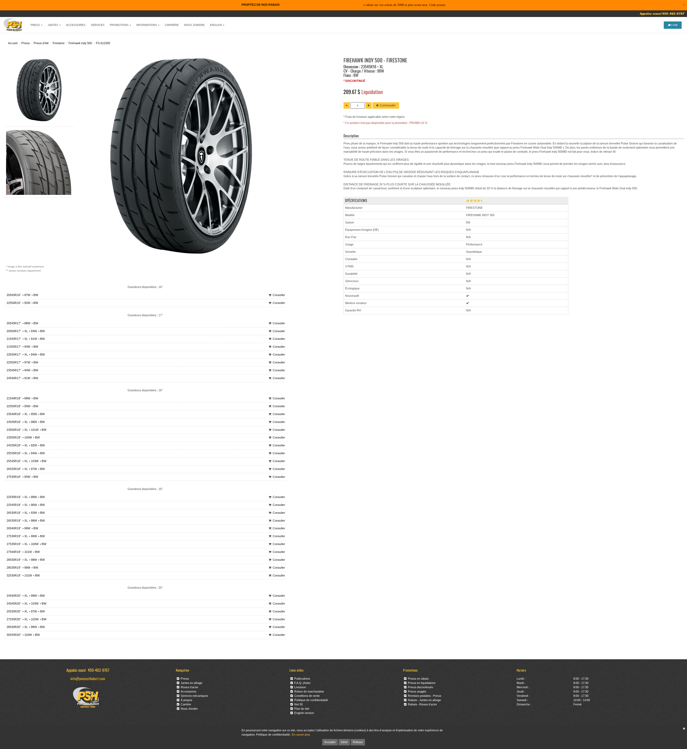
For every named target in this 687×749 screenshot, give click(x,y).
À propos (185, 700)
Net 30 (298, 704)
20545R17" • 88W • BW (21, 323)
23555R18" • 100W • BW (22, 437)
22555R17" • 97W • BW (21, 362)
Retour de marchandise (308, 691)
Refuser (358, 742)
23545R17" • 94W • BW (21, 370)
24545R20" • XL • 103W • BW (25, 603)
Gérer (344, 742)
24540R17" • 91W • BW (21, 378)
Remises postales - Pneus (423, 695)
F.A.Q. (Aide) (301, 682)
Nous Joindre (188, 708)
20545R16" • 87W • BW (21, 295)
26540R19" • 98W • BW (21, 528)
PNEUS (36, 24)
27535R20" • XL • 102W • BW (25, 619)
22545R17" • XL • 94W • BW (25, 354)
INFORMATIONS (147, 24)
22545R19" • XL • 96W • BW (25, 504)
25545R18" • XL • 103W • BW (25, 461)
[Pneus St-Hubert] (13, 25)
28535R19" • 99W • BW (21, 567)
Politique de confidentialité (310, 700)
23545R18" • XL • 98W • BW (25, 421)
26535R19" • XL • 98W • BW (25, 520)
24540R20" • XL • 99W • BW (25, 595)
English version (303, 712)
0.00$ (674, 25)
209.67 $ (352, 91)
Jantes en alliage (190, 682)
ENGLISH (216, 24)
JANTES (53, 24)
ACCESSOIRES (76, 24)
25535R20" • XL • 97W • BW (25, 611)
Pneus (25, 43)
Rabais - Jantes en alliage (423, 700)
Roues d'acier (188, 687)
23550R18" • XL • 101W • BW (25, 429)
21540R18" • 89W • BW (21, 398)
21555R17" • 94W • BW (21, 346)
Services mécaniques (193, 695)
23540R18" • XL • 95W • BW (25, 414)
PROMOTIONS (119, 24)
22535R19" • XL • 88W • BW (25, 497)
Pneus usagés (416, 691)
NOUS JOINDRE (194, 24)
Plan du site (301, 708)
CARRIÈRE (172, 24)
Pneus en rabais (417, 678)
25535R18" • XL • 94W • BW (25, 453)
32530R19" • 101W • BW (22, 575)
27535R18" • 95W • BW (21, 476)
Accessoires (187, 691)
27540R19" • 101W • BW (22, 551)
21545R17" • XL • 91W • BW (25, 338)
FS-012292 (103, 43)
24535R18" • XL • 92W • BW (25, 445)
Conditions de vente (306, 695)
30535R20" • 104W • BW (22, 634)
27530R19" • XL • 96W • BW (25, 536)
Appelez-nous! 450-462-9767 (662, 13)
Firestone (59, 43)
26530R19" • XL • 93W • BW (25, 512)
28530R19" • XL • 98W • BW (25, 559)
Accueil (13, 43)
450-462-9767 (98, 670)
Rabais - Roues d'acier (421, 704)
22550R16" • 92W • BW (21, 302)
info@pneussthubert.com (87, 678)
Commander (387, 105)
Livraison (299, 687)
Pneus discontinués (419, 687)
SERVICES (97, 24)
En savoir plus (301, 734)
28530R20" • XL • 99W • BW (25, 627)
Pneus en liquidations (420, 682)
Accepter (330, 742)
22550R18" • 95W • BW (21, 406)
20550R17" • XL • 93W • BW (25, 331)
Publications (301, 678)
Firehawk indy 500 (80, 43)
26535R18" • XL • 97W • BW (25, 468)
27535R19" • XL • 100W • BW (25, 544)
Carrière (185, 704)
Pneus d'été (41, 43)
